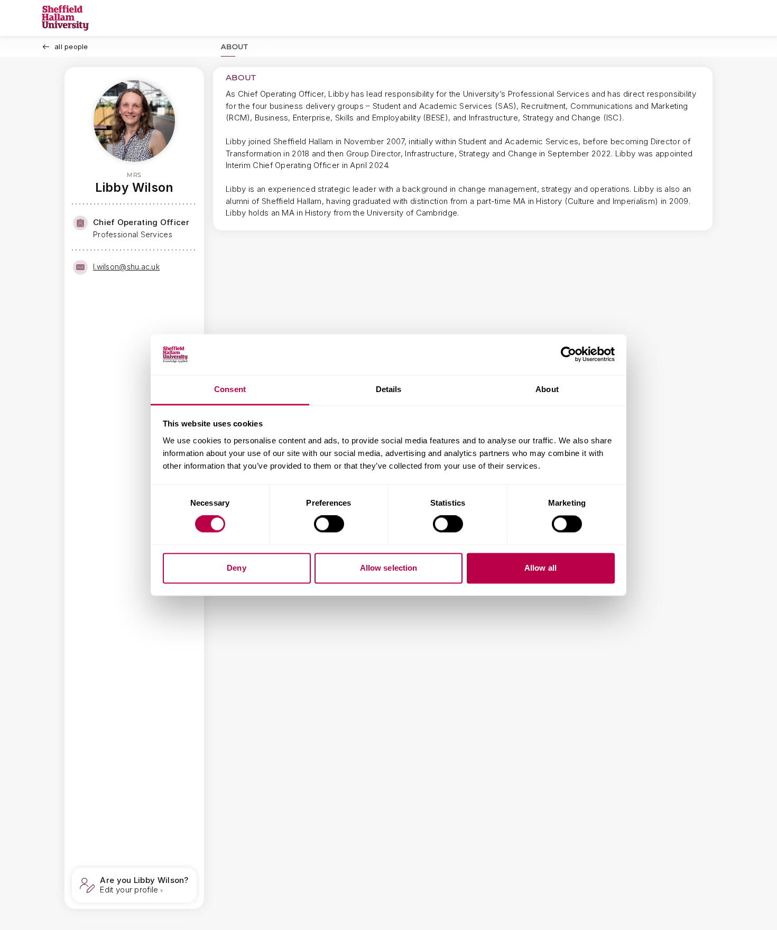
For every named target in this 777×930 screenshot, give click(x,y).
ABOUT (234, 46)
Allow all (540, 567)
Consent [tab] (230, 389)
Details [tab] (389, 389)
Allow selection (389, 567)
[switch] (329, 524)
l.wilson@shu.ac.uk (126, 266)
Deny (236, 567)
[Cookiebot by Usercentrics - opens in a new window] (568, 354)
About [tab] (547, 389)
